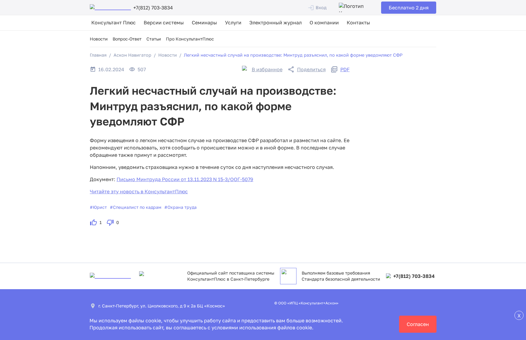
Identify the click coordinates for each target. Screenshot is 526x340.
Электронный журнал (275, 22)
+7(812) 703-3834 (414, 276)
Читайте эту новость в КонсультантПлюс (139, 191)
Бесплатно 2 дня (409, 8)
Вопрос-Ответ (127, 38)
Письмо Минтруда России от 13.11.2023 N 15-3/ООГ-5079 (185, 179)
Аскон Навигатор (132, 55)
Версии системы (164, 22)
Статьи (153, 38)
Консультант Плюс (113, 22)
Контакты (358, 22)
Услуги (233, 22)
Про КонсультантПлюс (190, 38)
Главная (98, 55)
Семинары (204, 22)
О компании (324, 22)
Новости (99, 38)
